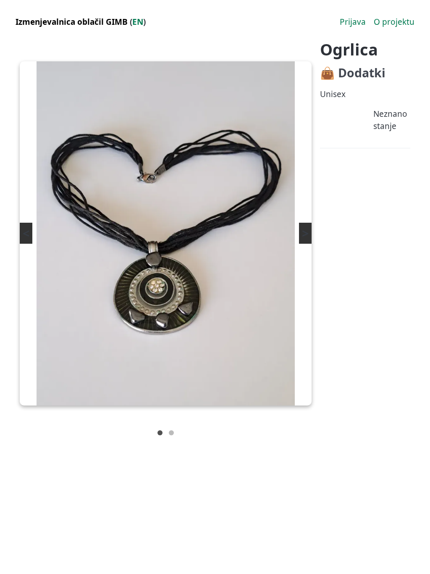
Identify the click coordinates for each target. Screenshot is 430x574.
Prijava (353, 21)
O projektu (394, 21)
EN (137, 21)
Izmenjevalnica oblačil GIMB (72, 21)
